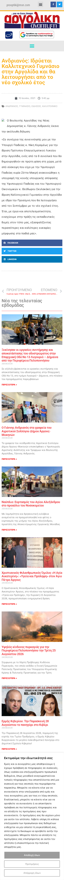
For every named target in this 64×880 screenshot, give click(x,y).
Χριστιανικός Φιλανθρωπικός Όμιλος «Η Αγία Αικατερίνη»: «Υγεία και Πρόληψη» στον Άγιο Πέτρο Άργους (32, 576)
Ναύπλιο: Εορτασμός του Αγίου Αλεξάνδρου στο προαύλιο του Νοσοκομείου (31, 503)
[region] (32, 816)
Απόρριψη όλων (32, 872)
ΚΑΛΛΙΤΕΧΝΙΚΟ (49, 106)
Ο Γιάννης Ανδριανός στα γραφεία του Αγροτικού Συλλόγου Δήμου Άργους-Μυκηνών (27, 431)
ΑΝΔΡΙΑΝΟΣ (11, 106)
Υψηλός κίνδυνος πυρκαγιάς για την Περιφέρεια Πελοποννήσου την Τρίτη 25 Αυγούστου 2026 (29, 650)
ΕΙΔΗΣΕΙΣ (36, 106)
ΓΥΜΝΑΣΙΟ (24, 106)
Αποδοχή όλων (32, 855)
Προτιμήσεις (32, 864)
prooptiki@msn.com (18, 5)
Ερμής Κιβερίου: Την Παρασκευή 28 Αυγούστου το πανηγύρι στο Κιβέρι (25, 722)
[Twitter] (59, 4)
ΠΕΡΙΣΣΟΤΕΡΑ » (9, 384)
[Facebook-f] (53, 4)
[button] (40, 4)
